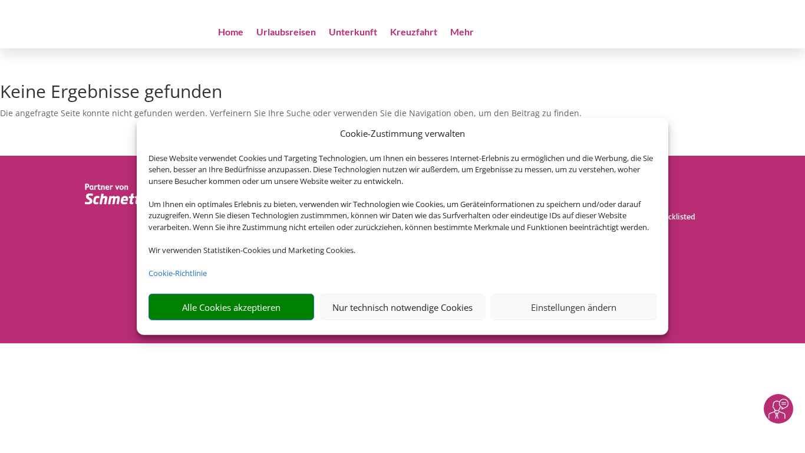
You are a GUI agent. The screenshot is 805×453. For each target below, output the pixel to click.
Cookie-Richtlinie (178, 273)
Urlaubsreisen (286, 32)
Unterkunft (353, 32)
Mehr (462, 32)
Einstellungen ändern (573, 307)
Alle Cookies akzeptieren (231, 307)
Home (230, 32)
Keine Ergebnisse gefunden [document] (111, 93)
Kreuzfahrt (413, 32)
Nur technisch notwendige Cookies (402, 307)
